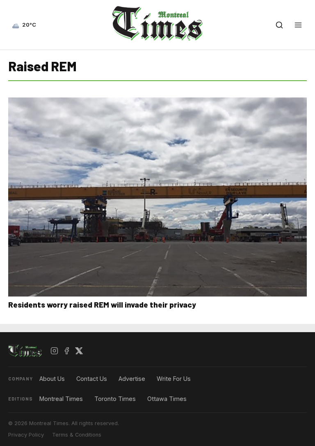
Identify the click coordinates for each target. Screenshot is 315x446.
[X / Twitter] (79, 351)
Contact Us (91, 378)
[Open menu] (298, 25)
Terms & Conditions (76, 435)
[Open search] (279, 25)
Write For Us (174, 378)
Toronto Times (115, 398)
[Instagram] (54, 351)
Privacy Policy (26, 435)
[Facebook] (67, 351)
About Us (52, 378)
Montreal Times (61, 398)
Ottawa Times (167, 398)
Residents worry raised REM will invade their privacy (102, 304)
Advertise (132, 378)
